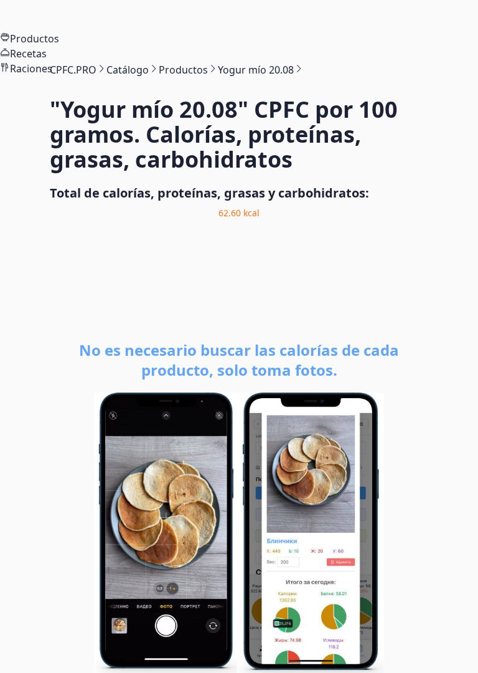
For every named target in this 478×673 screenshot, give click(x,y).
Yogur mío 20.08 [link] (256, 70)
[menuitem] (239, 15)
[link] (73, 70)
